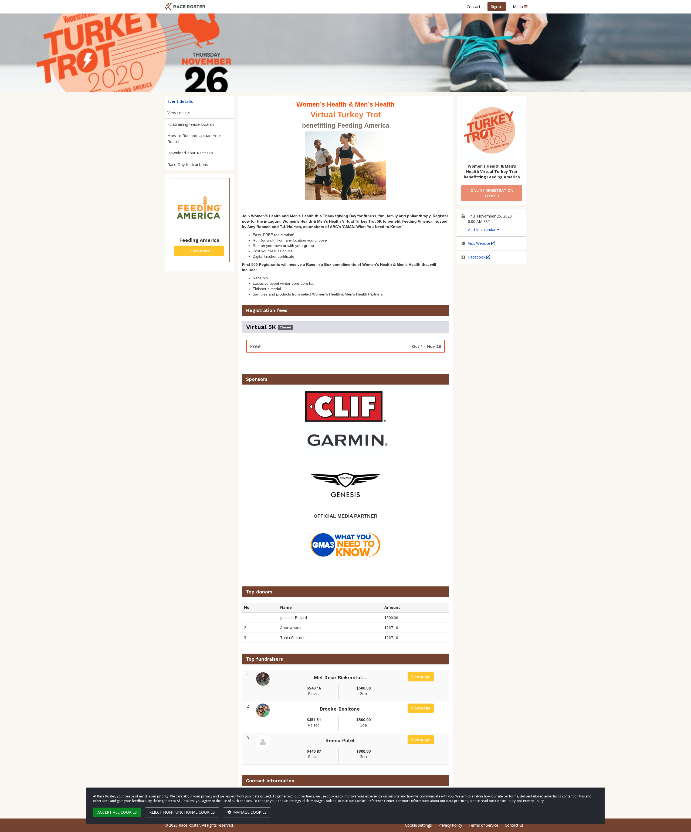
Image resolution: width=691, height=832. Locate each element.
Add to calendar (482, 229)
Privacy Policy (450, 825)
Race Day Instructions (187, 164)
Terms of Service (483, 825)
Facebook (477, 257)
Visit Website (479, 243)
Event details (180, 101)
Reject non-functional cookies (182, 812)
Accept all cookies (117, 812)
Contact (473, 6)
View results (178, 112)
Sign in (496, 6)
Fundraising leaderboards (191, 124)
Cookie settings (418, 825)
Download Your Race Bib (190, 152)
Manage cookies (249, 812)
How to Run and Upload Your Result (194, 138)
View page (422, 676)
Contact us (514, 825)
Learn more (199, 250)
